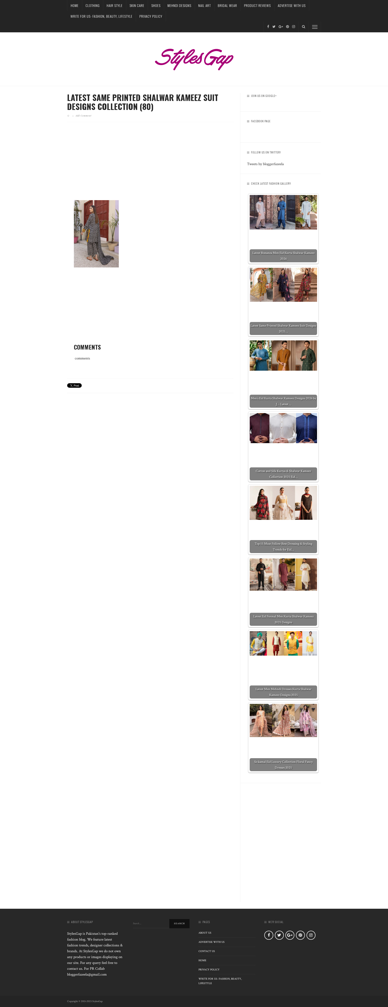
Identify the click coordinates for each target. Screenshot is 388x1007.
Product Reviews (257, 5)
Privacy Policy (150, 16)
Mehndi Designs (179, 5)
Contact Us (206, 951)
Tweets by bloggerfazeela (265, 164)
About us (204, 933)
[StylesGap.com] (194, 57)
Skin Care (137, 5)
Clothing (93, 5)
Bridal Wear (227, 5)
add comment (83, 115)
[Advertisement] (150, 164)
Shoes (156, 5)
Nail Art (204, 5)
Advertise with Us (292, 5)
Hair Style (115, 5)
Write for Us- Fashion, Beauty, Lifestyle (101, 16)
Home (75, 5)
